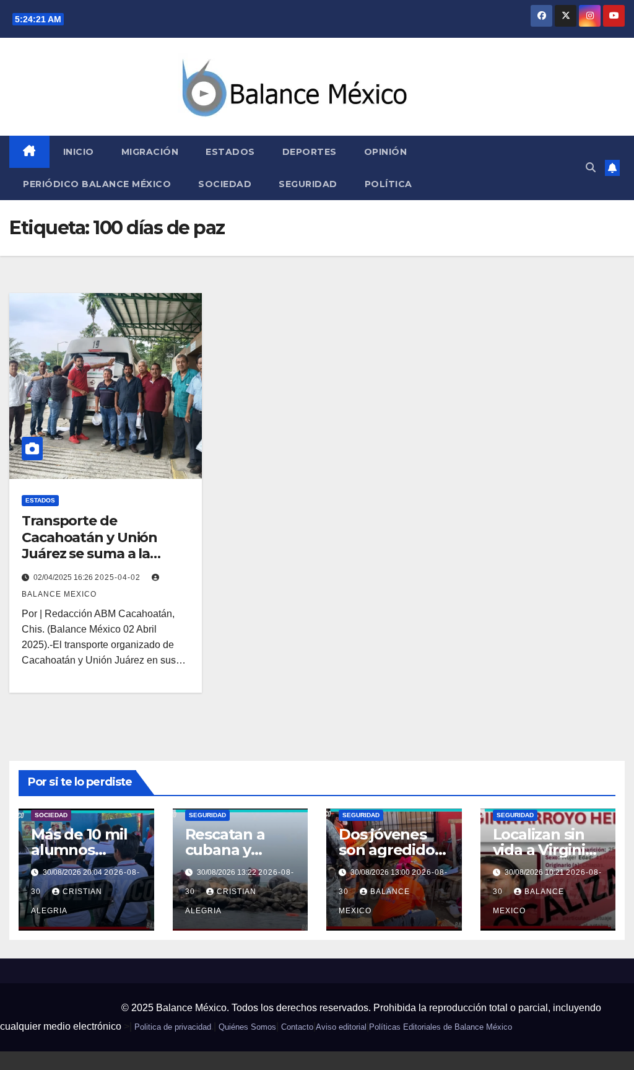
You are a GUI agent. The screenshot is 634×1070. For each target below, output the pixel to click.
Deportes (309, 151)
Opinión (385, 151)
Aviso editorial (341, 1027)
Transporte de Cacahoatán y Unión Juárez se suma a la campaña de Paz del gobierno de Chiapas (92, 553)
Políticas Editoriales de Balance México (440, 1027)
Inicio (78, 151)
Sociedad (224, 184)
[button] (591, 167)
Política (388, 184)
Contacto (297, 1027)
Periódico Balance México (97, 184)
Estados (230, 151)
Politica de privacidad (172, 1027)
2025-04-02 (119, 577)
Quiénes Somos (247, 1027)
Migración (150, 151)
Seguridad (308, 184)
